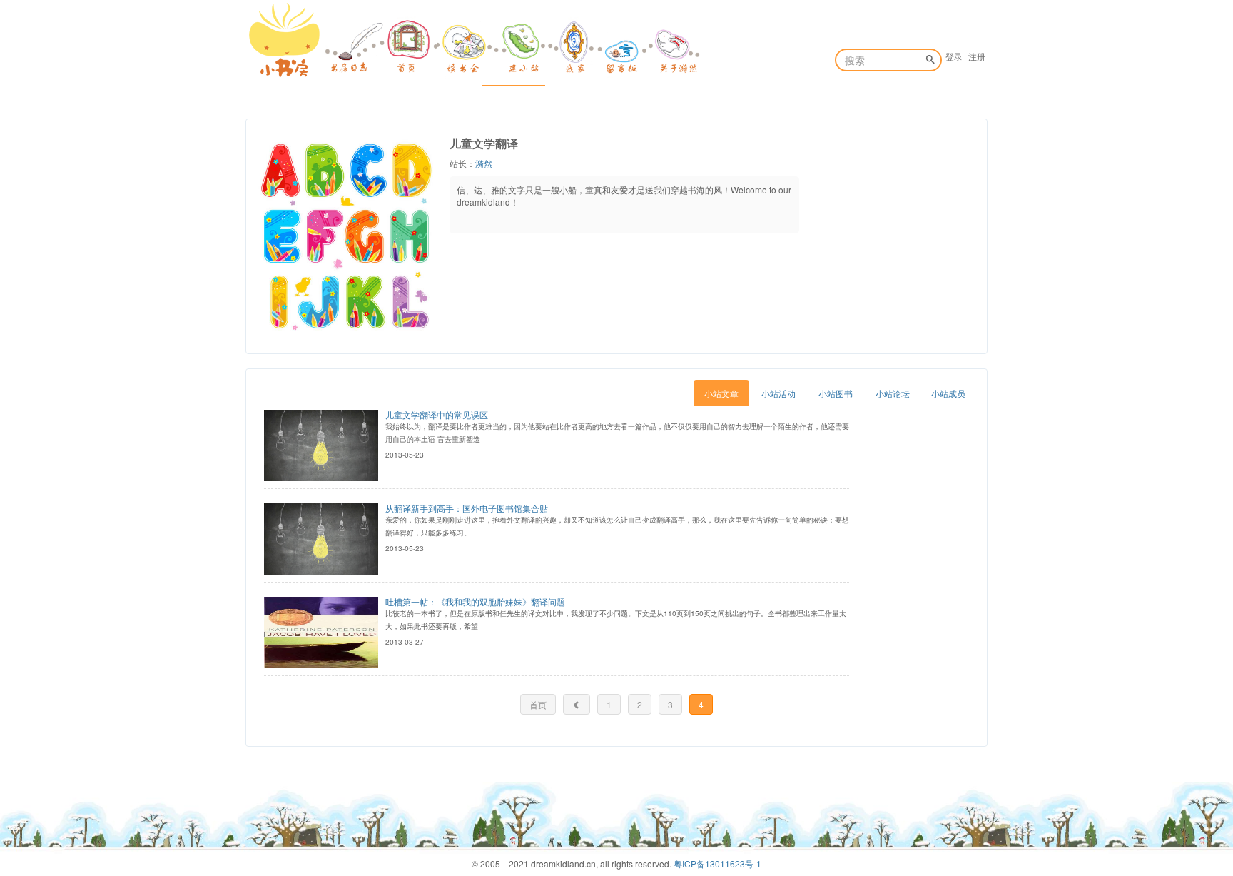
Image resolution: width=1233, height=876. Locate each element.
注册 (976, 56)
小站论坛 (893, 393)
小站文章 (721, 393)
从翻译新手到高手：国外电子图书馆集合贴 (466, 508)
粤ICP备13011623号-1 (717, 863)
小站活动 (778, 393)
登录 (954, 56)
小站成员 (948, 393)
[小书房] (284, 40)
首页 (538, 704)
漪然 (483, 163)
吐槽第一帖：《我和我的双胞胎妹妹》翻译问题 (475, 601)
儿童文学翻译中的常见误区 (436, 414)
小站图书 (835, 393)
